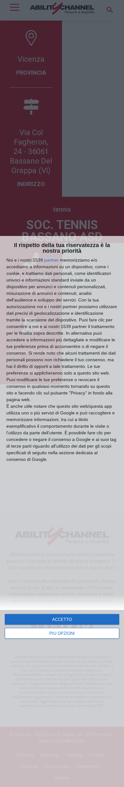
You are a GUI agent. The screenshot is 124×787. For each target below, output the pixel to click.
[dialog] (62, 511)
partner (51, 260)
